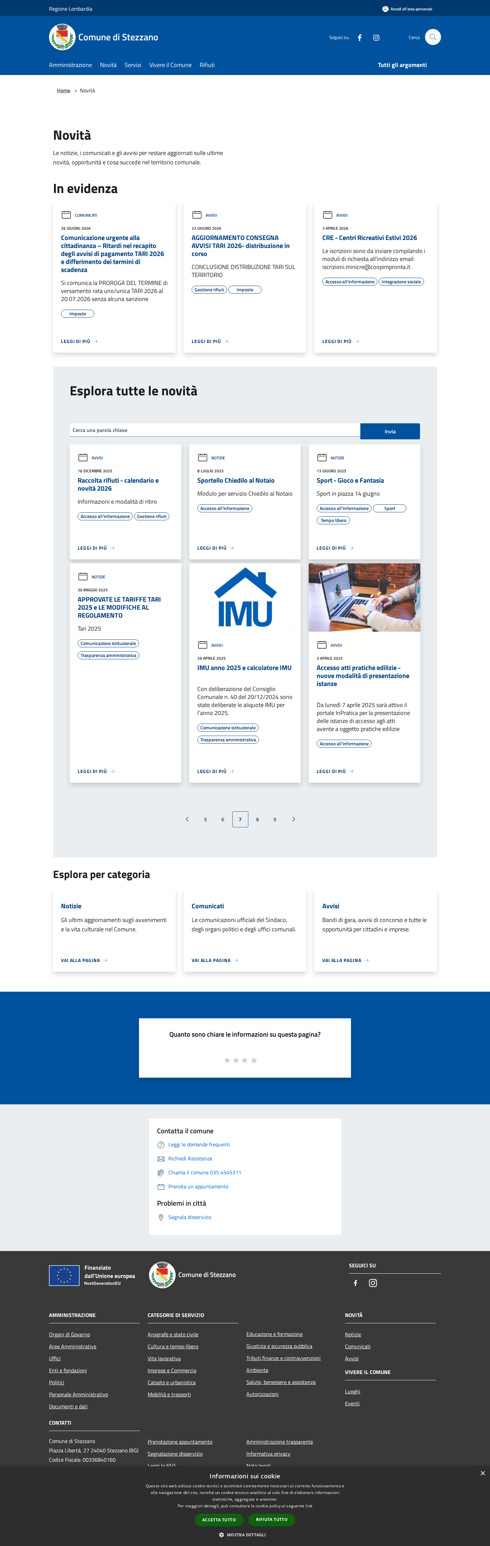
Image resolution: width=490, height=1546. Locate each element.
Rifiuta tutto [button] (272, 1519)
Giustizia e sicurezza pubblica (279, 1346)
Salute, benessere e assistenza (281, 1382)
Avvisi (211, 215)
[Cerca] (433, 37)
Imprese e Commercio (172, 1370)
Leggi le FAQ (162, 1466)
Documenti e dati (68, 1406)
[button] (245, 1534)
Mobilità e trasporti (169, 1394)
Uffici (55, 1358)
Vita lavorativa (164, 1358)
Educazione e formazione (274, 1334)
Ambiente (257, 1370)
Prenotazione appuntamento (180, 1442)
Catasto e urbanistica (172, 1382)
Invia (390, 431)
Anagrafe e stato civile (173, 1334)
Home (63, 90)
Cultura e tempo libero (173, 1346)
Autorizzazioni (262, 1394)
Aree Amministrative (72, 1346)
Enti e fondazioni (68, 1370)
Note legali (258, 1466)
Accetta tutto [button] (219, 1520)
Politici (56, 1382)
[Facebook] (357, 36)
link (309, 1506)
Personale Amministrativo (78, 1394)
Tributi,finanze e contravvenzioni (283, 1358)
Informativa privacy (268, 1454)
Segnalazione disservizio (175, 1454)
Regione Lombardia (70, 9)
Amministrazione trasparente (279, 1442)
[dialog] (245, 1506)
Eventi (352, 1403)
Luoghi (352, 1391)
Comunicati (86, 215)
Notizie (218, 458)
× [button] (482, 1473)
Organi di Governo (69, 1334)
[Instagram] (373, 36)
